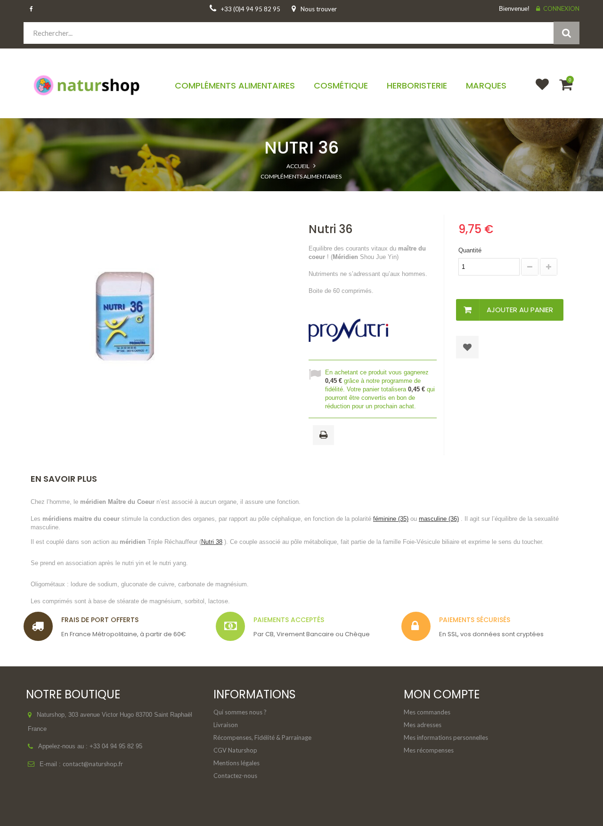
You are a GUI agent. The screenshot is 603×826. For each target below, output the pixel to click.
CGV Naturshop (235, 750)
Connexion (561, 8)
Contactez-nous (235, 775)
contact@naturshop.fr (93, 764)
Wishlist (538, 90)
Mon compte (442, 694)
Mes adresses (422, 725)
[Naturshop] (88, 84)
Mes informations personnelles (446, 737)
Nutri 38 (211, 541)
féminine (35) (390, 518)
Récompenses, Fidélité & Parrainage (262, 737)
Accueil (298, 166)
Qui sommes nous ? (240, 712)
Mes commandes (427, 712)
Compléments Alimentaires (301, 176)
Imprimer (325, 435)
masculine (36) (439, 518)
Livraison (225, 725)
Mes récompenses (429, 750)
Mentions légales (236, 763)
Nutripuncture (301, 195)
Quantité (469, 250)
